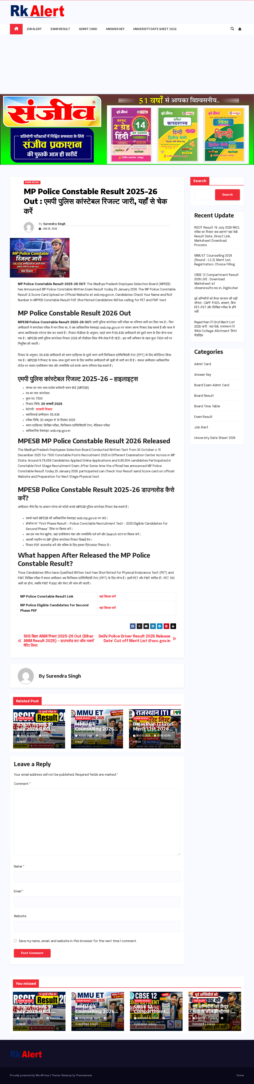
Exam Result (60, 29)
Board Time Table (207, 406)
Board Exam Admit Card (211, 385)
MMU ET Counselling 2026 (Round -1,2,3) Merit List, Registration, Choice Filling (214, 260)
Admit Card (88, 29)
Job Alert (34, 29)
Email (19, 891)
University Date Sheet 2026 (155, 29)
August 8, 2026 (90, 1018)
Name (19, 866)
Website (20, 916)
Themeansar (84, 1075)
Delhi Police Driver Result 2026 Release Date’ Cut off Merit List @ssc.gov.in (134, 639)
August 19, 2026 (32, 1018)
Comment (22, 784)
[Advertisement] (127, 64)
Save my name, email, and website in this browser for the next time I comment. (78, 941)
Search (199, 181)
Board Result (204, 395)
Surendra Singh (54, 223)
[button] (232, 29)
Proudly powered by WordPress (30, 1075)
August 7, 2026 (207, 1018)
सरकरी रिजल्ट (44, 409)
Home (240, 1075)
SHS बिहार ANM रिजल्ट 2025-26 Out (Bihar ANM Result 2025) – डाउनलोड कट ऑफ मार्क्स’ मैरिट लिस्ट (59, 641)
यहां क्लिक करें (107, 596)
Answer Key (115, 29)
